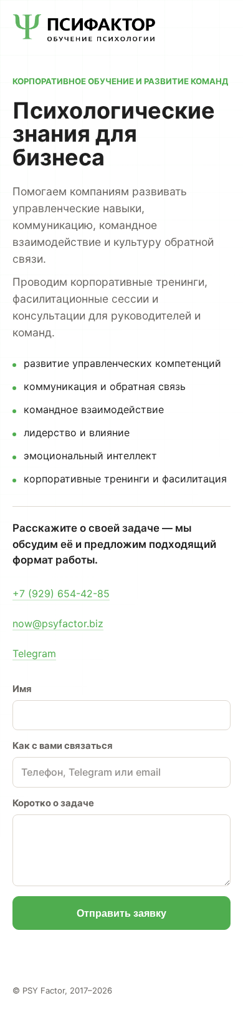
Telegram (34, 653)
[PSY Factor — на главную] (84, 28)
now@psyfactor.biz (57, 623)
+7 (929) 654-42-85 (61, 593)
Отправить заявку (121, 913)
